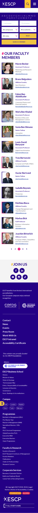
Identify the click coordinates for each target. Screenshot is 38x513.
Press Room (8, 331)
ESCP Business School (13, 371)
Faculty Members (8, 456)
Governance (7, 391)
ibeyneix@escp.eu (21, 196)
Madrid (21, 404)
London (13, 404)
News (5, 324)
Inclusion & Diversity (9, 388)
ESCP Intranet (9, 339)
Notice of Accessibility (18, 490)
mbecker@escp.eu (21, 74)
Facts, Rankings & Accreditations (13, 393)
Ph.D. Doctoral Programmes (12, 430)
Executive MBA (8, 436)
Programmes (9, 414)
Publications (7, 459)
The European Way (9, 383)
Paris (5, 408)
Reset (28, 36)
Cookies (30, 490)
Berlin (5, 404)
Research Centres (9, 464)
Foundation (15, 493)
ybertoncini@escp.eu (22, 166)
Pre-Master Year (8, 420)
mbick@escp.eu (20, 228)
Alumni (26, 493)
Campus (6, 399)
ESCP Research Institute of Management (16, 454)
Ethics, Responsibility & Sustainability (15, 385)
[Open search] (28, 4)
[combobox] (10, 29)
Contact (7, 320)
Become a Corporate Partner (12, 473)
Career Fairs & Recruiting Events (13, 479)
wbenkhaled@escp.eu (22, 122)
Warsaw (19, 408)
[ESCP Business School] (8, 4)
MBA (4, 428)
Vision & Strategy (8, 380)
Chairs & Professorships (11, 462)
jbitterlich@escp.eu (21, 243)
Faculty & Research (12, 448)
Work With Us (9, 335)
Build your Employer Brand (11, 476)
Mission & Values (8, 377)
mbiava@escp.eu (20, 213)
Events (6, 328)
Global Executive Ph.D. (10, 433)
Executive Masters (9, 438)
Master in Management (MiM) (12, 422)
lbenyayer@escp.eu (21, 152)
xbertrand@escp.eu (21, 179)
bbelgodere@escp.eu (22, 87)
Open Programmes (9, 441)
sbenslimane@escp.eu (22, 135)
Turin (12, 408)
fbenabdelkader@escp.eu (23, 106)
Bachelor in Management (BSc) (13, 417)
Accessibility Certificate (14, 343)
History (5, 375)
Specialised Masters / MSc (11, 425)
